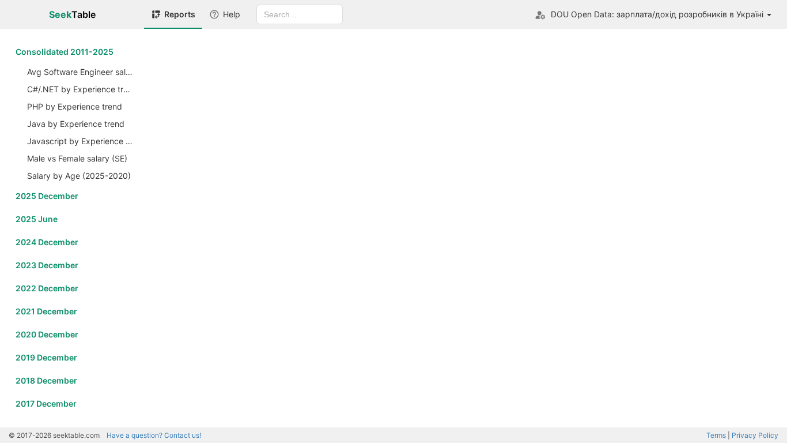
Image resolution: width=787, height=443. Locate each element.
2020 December (47, 334)
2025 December (47, 196)
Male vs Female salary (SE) (77, 158)
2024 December (47, 242)
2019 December (46, 357)
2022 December (47, 288)
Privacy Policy (755, 435)
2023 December (47, 265)
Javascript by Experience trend (81, 141)
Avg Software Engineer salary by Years (81, 72)
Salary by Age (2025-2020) (79, 176)
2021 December (46, 311)
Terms (716, 435)
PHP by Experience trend (74, 106)
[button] (653, 14)
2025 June (37, 219)
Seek (72, 14)
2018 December (46, 380)
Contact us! (154, 435)
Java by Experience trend (75, 124)
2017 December (46, 403)
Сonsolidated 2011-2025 (64, 52)
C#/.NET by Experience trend (81, 89)
